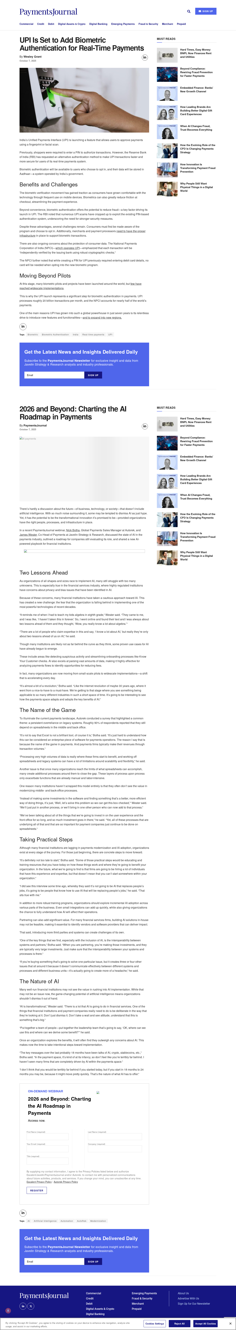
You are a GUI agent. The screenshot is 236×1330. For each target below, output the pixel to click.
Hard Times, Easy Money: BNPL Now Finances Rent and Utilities (195, 53)
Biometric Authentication (55, 334)
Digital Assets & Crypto (72, 24)
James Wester (28, 535)
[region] (118, 1324)
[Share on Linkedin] (145, 58)
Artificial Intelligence (45, 1220)
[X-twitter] (30, 1306)
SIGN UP (207, 11)
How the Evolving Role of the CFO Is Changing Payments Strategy (197, 148)
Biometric (33, 334)
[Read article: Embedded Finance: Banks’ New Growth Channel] (167, 93)
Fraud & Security (148, 24)
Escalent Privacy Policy (39, 1181)
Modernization (98, 1220)
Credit (40, 24)
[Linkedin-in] (23, 1306)
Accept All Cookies (205, 1323)
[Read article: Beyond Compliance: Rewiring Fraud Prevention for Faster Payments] (167, 74)
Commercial (26, 24)
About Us (183, 1293)
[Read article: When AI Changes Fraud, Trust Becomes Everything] (167, 131)
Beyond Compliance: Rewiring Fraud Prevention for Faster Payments (196, 72)
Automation (67, 1220)
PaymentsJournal (35, 425)
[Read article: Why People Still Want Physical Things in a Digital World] (167, 189)
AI (29, 1220)
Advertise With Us (188, 1298)
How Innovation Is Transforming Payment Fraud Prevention (197, 167)
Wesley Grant (32, 57)
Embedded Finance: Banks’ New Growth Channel (196, 89)
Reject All (179, 1323)
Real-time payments (93, 334)
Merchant (167, 24)
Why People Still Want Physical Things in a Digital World (196, 187)
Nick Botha (73, 530)
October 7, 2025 (28, 60)
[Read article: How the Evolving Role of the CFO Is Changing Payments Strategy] (167, 150)
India (75, 334)
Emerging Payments (123, 24)
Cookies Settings (154, 1323)
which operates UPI (68, 248)
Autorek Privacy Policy (66, 1181)
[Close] (230, 1323)
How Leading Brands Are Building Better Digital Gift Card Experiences (196, 110)
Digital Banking (98, 24)
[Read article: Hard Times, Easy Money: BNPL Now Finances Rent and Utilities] (167, 55)
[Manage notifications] (8, 1310)
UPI (110, 334)
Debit (51, 24)
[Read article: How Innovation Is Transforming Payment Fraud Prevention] (167, 170)
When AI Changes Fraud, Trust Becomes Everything (196, 128)
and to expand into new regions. (102, 317)
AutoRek (81, 1220)
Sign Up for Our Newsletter (194, 1303)
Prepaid (181, 24)
